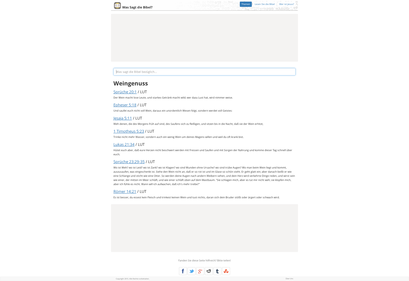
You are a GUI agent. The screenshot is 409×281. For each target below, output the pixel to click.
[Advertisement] (204, 37)
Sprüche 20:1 (125, 91)
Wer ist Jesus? (286, 4)
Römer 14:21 (124, 191)
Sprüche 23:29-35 (129, 161)
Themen (245, 4)
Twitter (192, 271)
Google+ (200, 271)
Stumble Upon (226, 271)
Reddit (209, 271)
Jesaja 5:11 (122, 118)
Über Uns (289, 278)
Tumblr (217, 271)
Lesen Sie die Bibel (265, 4)
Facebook (183, 271)
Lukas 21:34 (124, 144)
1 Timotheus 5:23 (128, 131)
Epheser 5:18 (124, 104)
